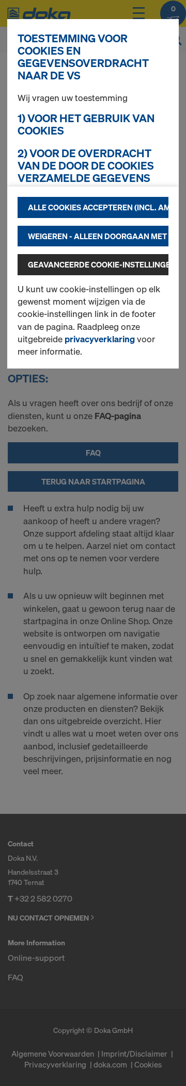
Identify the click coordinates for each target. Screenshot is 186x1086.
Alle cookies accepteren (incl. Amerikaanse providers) (98, 207)
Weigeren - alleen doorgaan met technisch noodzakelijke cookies (98, 236)
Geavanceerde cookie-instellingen (98, 264)
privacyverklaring (100, 339)
